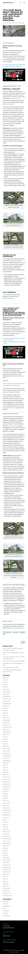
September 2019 (7, 872)
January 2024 (6, 751)
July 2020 (5, 848)
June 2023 (5, 767)
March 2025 (6, 718)
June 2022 (5, 793)
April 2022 (5, 798)
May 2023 (5, 770)
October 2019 (6, 869)
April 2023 (5, 772)
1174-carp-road (7, 632)
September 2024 (7, 732)
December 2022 (7, 782)
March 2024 (6, 746)
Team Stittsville (7, 23)
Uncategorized (6, 915)
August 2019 (6, 874)
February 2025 (6, 720)
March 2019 (6, 886)
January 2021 (6, 834)
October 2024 (6, 729)
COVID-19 (5, 903)
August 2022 (6, 789)
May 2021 (5, 824)
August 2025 (6, 706)
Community (6, 901)
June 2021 (5, 822)
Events (4, 908)
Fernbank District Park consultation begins (14, 661)
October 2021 (6, 812)
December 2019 (7, 865)
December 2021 (7, 808)
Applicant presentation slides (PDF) (13, 66)
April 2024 (5, 744)
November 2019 (7, 867)
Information (6, 911)
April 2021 (5, 827)
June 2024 (5, 739)
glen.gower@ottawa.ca (8, 298)
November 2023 (7, 755)
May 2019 (5, 881)
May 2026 (5, 684)
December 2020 (7, 836)
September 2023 (7, 760)
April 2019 (5, 883)
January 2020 (6, 862)
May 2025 (5, 713)
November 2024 (7, 727)
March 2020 (6, 857)
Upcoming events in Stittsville (10, 667)
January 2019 (6, 891)
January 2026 (6, 694)
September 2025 (7, 703)
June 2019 (5, 879)
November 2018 (7, 895)
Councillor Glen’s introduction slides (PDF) (14, 64)
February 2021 (6, 831)
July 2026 (5, 680)
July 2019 (5, 876)
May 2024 (5, 741)
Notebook (5, 913)
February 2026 (6, 691)
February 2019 (6, 888)
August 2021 (6, 817)
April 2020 (5, 855)
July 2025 (5, 708)
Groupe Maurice (15, 98)
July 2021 (5, 820)
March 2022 (6, 801)
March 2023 (6, 774)
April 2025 (5, 715)
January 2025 (6, 722)
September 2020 (7, 843)
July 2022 (5, 791)
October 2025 (6, 701)
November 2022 (7, 784)
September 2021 (7, 815)
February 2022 (6, 803)
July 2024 (5, 737)
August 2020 (6, 846)
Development (22, 23)
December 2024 (7, 725)
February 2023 (6, 777)
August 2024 (6, 734)
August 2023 (6, 763)
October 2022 (6, 786)
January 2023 (6, 779)
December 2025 (7, 696)
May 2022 (5, 796)
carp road (15, 632)
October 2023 (6, 758)
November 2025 (7, 699)
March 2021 (6, 829)
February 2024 (6, 748)
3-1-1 (4, 934)
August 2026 (6, 677)
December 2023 (7, 753)
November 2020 (7, 838)
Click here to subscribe (8, 942)
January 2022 (6, 805)
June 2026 (5, 682)
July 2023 (5, 765)
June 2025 (5, 710)
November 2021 (7, 810)
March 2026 (6, 689)
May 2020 (5, 853)
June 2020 (5, 850)
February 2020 (6, 860)
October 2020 (6, 841)
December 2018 (7, 893)
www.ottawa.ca (6, 936)
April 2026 (5, 687)
